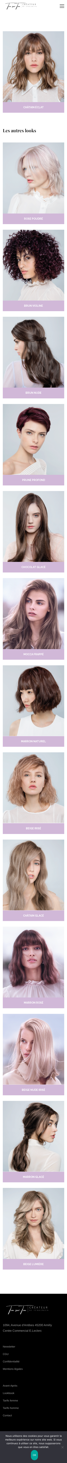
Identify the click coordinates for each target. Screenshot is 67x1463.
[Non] (62, 1447)
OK (34, 1455)
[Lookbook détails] (33, 177)
